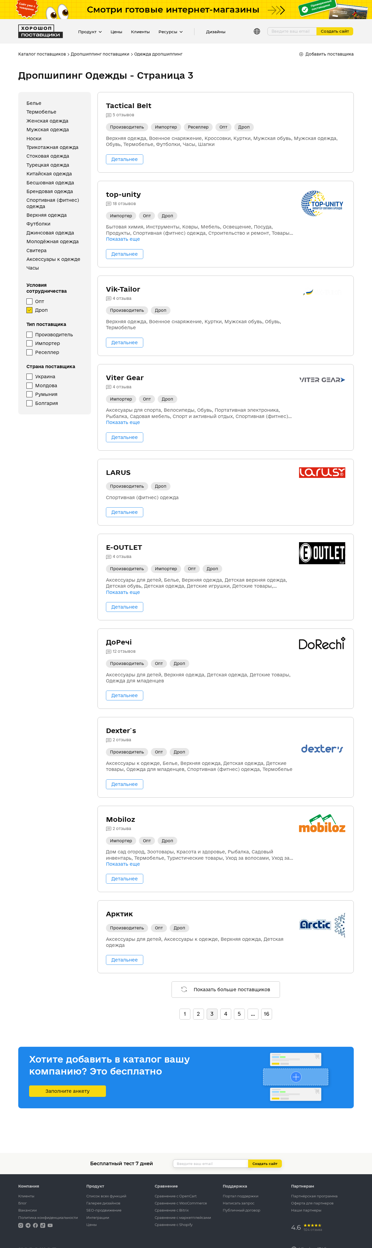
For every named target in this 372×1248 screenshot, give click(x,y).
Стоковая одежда (47, 156)
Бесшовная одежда (50, 182)
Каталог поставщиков (42, 54)
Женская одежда (47, 120)
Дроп (41, 310)
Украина (45, 376)
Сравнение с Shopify (174, 1224)
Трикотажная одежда (52, 147)
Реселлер (47, 352)
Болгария (46, 403)
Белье (33, 103)
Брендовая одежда (49, 191)
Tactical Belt (128, 105)
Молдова (46, 385)
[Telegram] (29, 1225)
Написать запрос (238, 1203)
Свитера (36, 250)
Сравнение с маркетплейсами (183, 1217)
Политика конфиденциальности (48, 1217)
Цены (116, 31)
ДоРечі (119, 642)
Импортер (47, 343)
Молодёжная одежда (52, 241)
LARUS (118, 472)
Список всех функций (106, 1196)
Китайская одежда (49, 173)
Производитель (54, 334)
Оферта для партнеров (312, 1203)
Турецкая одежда (47, 164)
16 (266, 1014)
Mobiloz (120, 819)
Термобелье (41, 112)
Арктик (119, 914)
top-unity (123, 194)
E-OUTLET (124, 547)
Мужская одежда (47, 129)
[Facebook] (36, 1225)
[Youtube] (50, 1225)
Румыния (46, 394)
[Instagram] (21, 1225)
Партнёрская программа (314, 1196)
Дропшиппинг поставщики (100, 54)
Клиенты (140, 31)
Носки (33, 138)
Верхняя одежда (46, 215)
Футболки (38, 224)
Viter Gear (125, 378)
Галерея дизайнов (103, 1203)
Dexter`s (121, 730)
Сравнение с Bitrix (172, 1210)
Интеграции (97, 1217)
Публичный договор (241, 1210)
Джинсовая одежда (50, 232)
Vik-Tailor (123, 289)
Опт (39, 301)
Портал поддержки (240, 1196)
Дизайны (215, 31)
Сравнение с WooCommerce (181, 1203)
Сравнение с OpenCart (176, 1196)
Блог (22, 1203)
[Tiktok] (43, 1225)
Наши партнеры (306, 1210)
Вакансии (27, 1210)
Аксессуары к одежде (53, 259)
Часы (32, 268)
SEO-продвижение (103, 1210)
